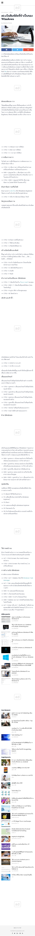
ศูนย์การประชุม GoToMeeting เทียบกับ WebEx (22, 714)
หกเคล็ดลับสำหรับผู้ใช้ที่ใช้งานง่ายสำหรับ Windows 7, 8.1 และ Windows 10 (22, 657)
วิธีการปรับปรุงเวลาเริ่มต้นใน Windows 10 (23, 641)
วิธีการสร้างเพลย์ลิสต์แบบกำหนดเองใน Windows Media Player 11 (22, 814)
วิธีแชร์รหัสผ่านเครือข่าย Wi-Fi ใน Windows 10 (21, 680)
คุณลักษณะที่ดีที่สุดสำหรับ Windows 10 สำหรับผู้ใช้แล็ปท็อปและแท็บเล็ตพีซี (22, 664)
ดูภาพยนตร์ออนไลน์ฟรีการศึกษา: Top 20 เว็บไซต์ (22, 721)
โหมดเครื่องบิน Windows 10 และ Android (21, 672)
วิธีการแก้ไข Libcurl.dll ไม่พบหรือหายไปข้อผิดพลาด (23, 868)
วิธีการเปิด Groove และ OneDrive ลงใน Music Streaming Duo (21, 625)
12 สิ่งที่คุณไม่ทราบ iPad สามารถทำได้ (22, 775)
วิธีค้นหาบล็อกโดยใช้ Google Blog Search (21, 750)
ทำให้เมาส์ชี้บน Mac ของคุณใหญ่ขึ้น (22, 875)
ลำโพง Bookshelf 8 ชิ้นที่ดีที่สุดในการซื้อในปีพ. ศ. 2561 (22, 743)
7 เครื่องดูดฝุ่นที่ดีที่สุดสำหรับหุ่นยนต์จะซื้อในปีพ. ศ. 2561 (22, 853)
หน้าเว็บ (12, 191)
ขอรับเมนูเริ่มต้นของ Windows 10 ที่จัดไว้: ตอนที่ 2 (22, 633)
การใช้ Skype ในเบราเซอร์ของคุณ (21, 821)
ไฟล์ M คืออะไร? (16, 791)
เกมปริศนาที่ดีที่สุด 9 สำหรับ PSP (21, 768)
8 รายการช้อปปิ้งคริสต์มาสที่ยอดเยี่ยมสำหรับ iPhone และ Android (22, 761)
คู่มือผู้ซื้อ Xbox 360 (17, 783)
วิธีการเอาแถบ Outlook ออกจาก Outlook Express (21, 860)
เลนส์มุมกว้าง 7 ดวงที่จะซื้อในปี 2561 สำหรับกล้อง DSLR (22, 729)
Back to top (17, 928)
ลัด (5, 71)
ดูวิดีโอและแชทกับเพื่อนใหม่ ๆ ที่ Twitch (20, 845)
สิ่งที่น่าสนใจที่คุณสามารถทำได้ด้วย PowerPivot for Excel (21, 807)
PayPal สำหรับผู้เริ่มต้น (18, 836)
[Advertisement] (17, 117)
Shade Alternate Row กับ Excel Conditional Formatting (21, 830)
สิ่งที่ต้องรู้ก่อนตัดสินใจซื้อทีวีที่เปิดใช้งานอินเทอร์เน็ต (23, 799)
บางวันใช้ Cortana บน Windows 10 (22, 647)
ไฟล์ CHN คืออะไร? (17, 735)
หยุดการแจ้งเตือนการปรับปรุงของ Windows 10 (21, 618)
